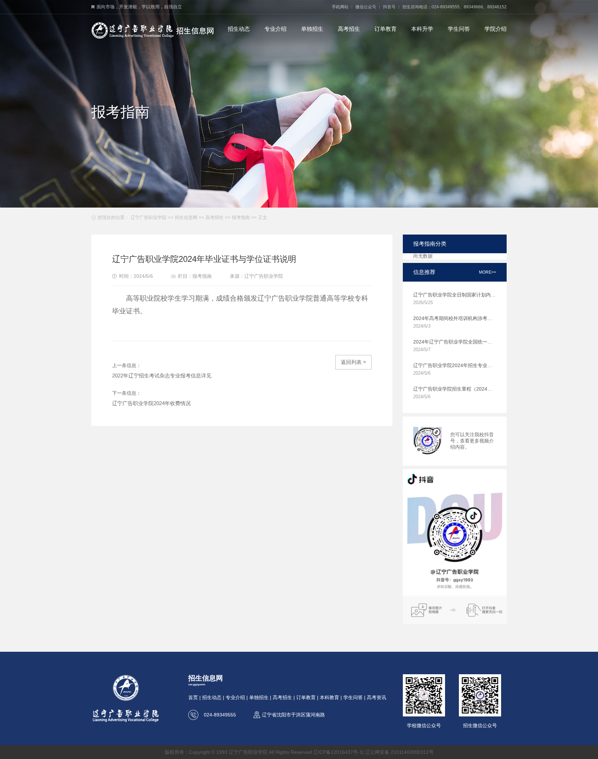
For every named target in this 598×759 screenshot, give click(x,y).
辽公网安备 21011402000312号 (399, 752)
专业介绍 (275, 29)
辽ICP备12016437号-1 (337, 752)
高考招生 (349, 29)
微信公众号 (365, 6)
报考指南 (241, 217)
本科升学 (422, 29)
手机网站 (340, 6)
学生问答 (459, 29)
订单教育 (385, 29)
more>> (487, 272)
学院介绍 (495, 29)
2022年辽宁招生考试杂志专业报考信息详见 (161, 375)
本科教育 (329, 697)
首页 (193, 697)
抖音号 (389, 6)
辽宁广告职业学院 (148, 217)
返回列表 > (353, 362)
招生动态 (239, 29)
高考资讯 (376, 697)
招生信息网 (186, 217)
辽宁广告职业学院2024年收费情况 (151, 403)
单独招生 (312, 29)
